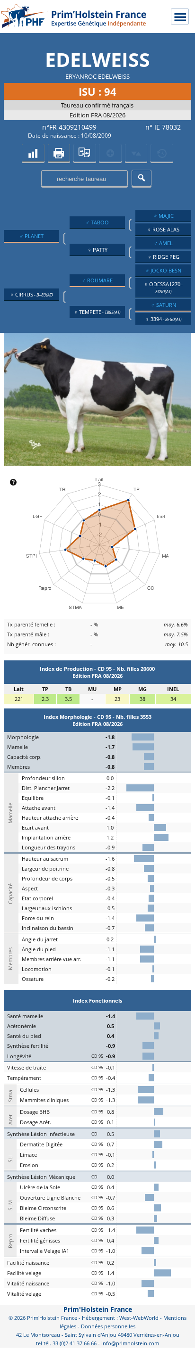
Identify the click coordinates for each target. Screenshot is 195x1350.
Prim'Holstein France (97, 1309)
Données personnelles (108, 1326)
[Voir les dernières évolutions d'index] (136, 153)
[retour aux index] (33, 153)
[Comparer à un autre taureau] (84, 153)
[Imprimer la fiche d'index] (59, 153)
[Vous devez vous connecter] (162, 153)
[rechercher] (141, 178)
